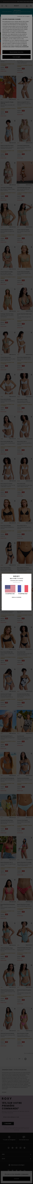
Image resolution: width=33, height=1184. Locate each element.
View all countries (16, 597)
